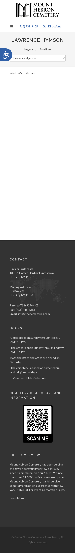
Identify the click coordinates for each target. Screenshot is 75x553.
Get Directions (52, 26)
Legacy (29, 49)
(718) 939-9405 (28, 26)
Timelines (44, 49)
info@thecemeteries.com (34, 314)
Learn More (17, 498)
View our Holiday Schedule (29, 378)
